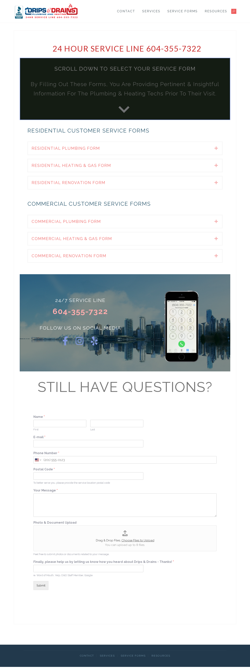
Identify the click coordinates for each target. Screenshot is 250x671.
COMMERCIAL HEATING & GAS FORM (72, 238)
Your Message (45, 490)
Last (92, 429)
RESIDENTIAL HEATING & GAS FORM (71, 165)
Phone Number (46, 453)
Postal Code (44, 469)
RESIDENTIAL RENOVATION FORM (68, 182)
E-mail (39, 437)
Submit (41, 585)
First (35, 429)
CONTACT (126, 11)
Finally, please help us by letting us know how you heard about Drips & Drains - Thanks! (103, 562)
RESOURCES (216, 11)
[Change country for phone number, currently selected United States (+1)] (37, 460)
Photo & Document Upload (55, 522)
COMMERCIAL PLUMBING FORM (66, 221)
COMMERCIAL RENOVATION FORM (69, 256)
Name (39, 417)
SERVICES (151, 11)
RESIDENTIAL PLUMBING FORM (66, 148)
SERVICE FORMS (182, 11)
